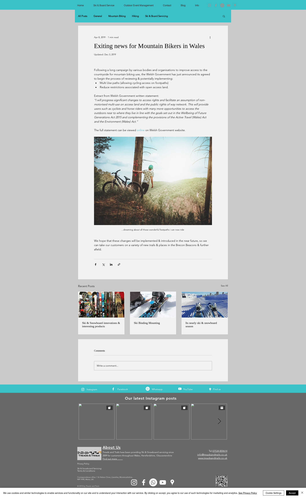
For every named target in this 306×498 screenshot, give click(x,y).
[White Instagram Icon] (83, 389)
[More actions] (210, 37)
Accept (292, 492)
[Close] (302, 492)
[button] (223, 16)
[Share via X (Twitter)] (103, 264)
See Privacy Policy (247, 492)
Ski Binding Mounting (147, 323)
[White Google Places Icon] (210, 389)
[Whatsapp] (222, 5)
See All (224, 285)
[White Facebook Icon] (113, 389)
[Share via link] (118, 264)
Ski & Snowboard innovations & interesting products (101, 324)
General (98, 16)
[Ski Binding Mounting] (153, 305)
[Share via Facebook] (95, 264)
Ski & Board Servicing (156, 16)
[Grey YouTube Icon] (229, 5)
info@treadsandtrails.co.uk (212, 454)
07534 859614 (220, 450)
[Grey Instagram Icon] (209, 5)
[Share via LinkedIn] (111, 264)
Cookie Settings (273, 492)
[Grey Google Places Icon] (235, 5)
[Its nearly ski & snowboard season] (205, 305)
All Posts (82, 16)
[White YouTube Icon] (180, 389)
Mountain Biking (117, 16)
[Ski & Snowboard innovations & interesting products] (101, 305)
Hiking (135, 16)
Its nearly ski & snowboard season (201, 324)
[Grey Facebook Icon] (216, 5)
